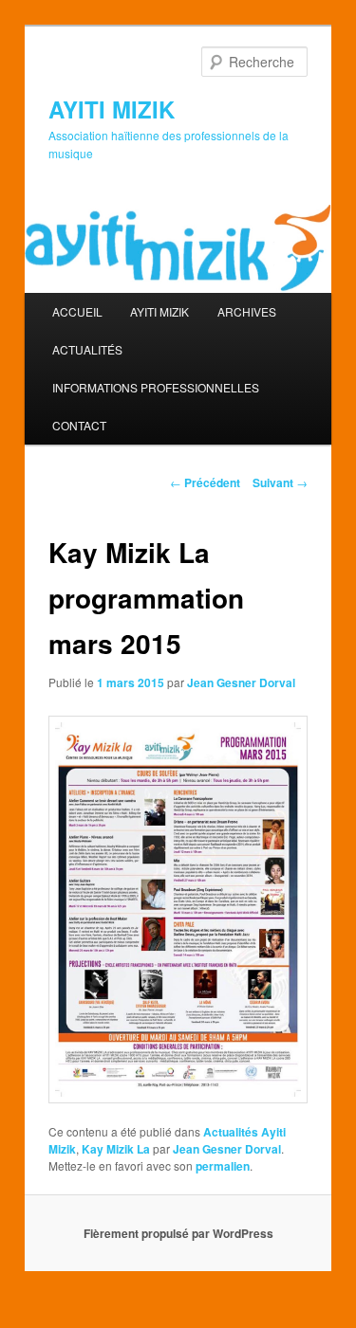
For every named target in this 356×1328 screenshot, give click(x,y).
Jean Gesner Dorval (241, 682)
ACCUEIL (77, 311)
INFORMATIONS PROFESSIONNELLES (155, 387)
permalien (223, 1165)
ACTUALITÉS (87, 349)
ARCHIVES (246, 311)
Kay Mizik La (116, 1148)
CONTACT (79, 425)
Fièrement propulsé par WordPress (178, 1233)
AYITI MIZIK (111, 109)
